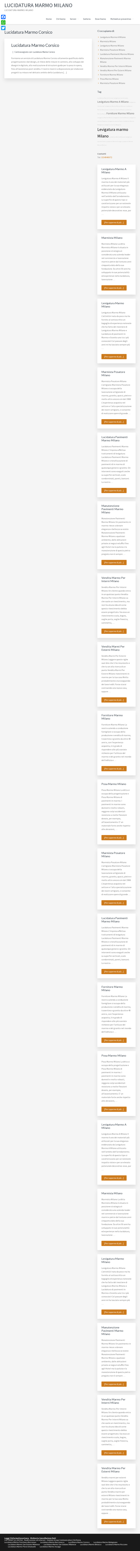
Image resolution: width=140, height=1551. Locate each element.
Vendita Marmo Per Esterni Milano (113, 1469)
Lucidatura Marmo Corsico (35, 45)
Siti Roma (77, 1540)
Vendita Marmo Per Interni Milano (116, 66)
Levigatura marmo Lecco (120, 98)
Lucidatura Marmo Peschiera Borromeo (20, 1542)
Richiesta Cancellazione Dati (43, 1538)
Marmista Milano (108, 41)
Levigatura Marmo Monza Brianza (115, 106)
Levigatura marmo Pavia (115, 121)
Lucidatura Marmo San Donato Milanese (24, 1544)
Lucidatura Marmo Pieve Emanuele (22, 1547)
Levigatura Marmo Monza (105, 118)
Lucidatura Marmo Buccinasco (52, 1542)
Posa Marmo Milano (109, 78)
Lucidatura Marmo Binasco (117, 137)
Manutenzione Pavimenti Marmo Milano (112, 509)
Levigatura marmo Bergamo (112, 125)
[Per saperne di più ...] (115, 223)
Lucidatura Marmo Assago (113, 141)
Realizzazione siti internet (34, 1540)
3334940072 (106, 157)
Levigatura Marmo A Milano (113, 37)
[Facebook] (3, 17)
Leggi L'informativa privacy (16, 1538)
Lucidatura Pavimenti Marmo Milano (117, 54)
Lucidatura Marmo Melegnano (105, 1542)
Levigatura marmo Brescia (121, 118)
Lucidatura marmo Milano (116, 110)
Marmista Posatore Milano (112, 49)
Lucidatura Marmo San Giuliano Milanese (60, 1544)
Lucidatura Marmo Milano (38, 5)
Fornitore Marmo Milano (111, 74)
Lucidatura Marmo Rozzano (116, 1544)
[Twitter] (3, 28)
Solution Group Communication (59, 1540)
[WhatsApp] (3, 22)
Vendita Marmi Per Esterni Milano (115, 70)
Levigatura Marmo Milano (112, 45)
